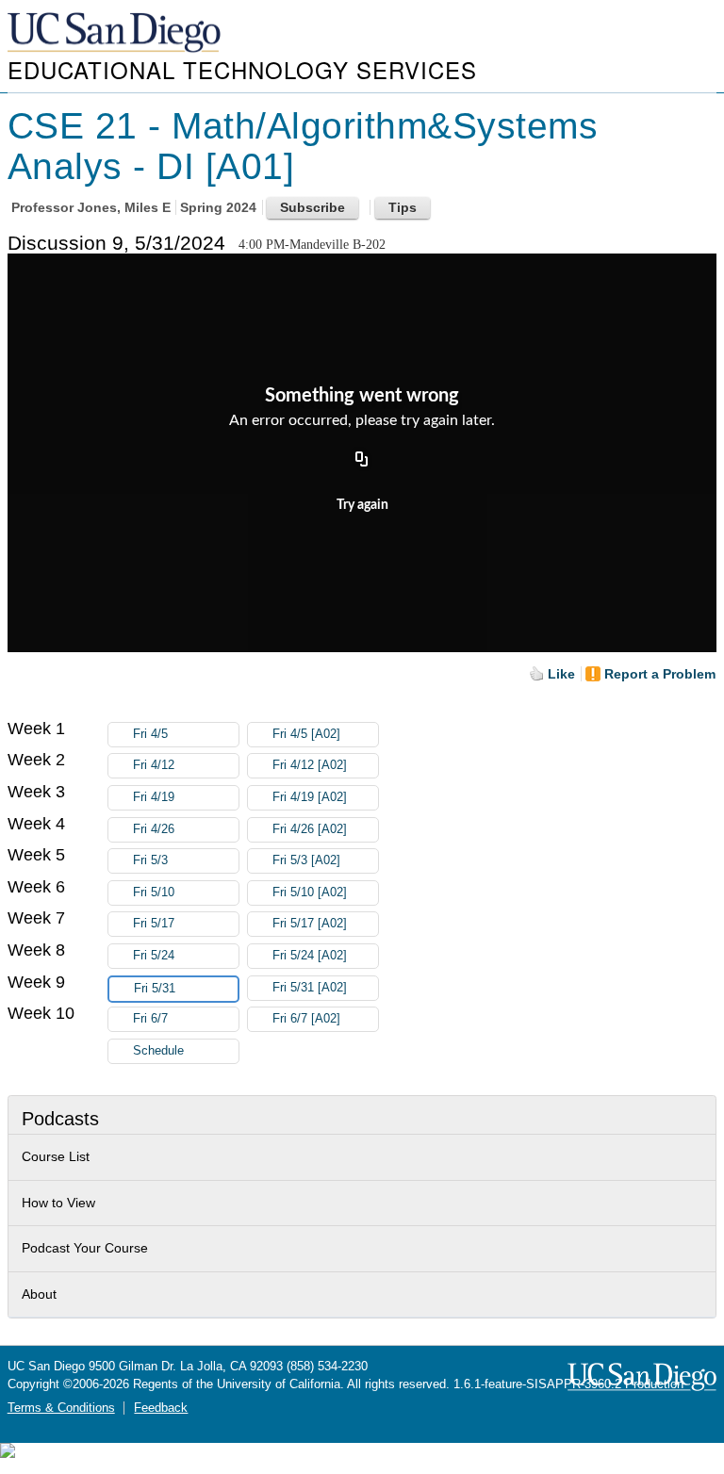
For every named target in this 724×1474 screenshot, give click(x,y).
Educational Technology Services (242, 69)
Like (561, 673)
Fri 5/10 (153, 892)
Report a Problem (660, 673)
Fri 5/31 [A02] (309, 987)
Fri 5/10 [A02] (309, 892)
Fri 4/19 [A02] (309, 797)
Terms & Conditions (61, 1408)
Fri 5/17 (153, 923)
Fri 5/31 (154, 988)
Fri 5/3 (150, 860)
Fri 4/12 (153, 765)
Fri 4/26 (153, 829)
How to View (58, 1202)
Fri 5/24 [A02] (309, 955)
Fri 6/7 (150, 1018)
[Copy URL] (362, 461)
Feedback (161, 1408)
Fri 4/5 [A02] (306, 734)
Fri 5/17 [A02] (309, 923)
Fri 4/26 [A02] (309, 829)
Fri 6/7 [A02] (306, 1018)
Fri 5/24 (153, 955)
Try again (362, 505)
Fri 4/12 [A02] (309, 765)
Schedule (158, 1050)
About (39, 1294)
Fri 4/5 (150, 734)
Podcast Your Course (85, 1247)
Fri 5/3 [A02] (306, 860)
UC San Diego (116, 33)
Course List (56, 1156)
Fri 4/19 (153, 797)
